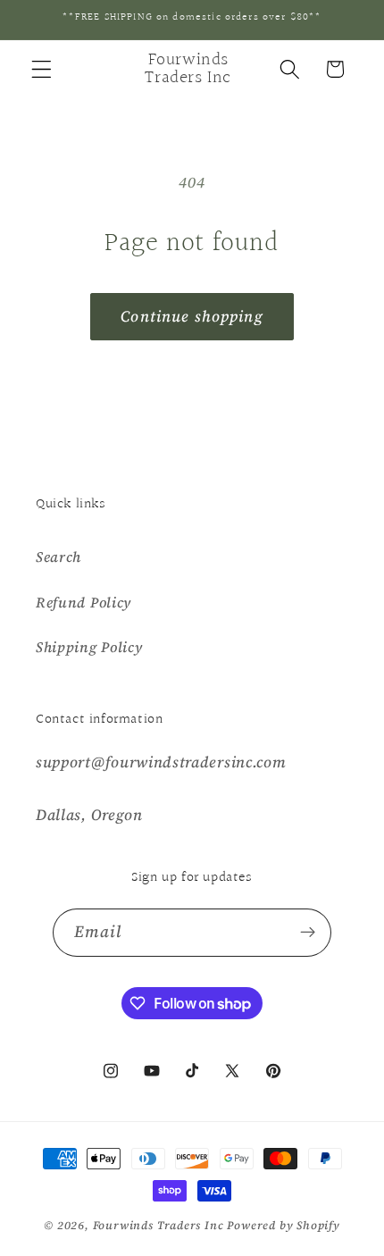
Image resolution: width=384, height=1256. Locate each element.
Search (58, 556)
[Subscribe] (308, 933)
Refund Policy (83, 602)
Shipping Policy (89, 647)
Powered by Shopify (283, 1225)
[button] (41, 69)
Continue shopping (192, 316)
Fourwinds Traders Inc (158, 1225)
